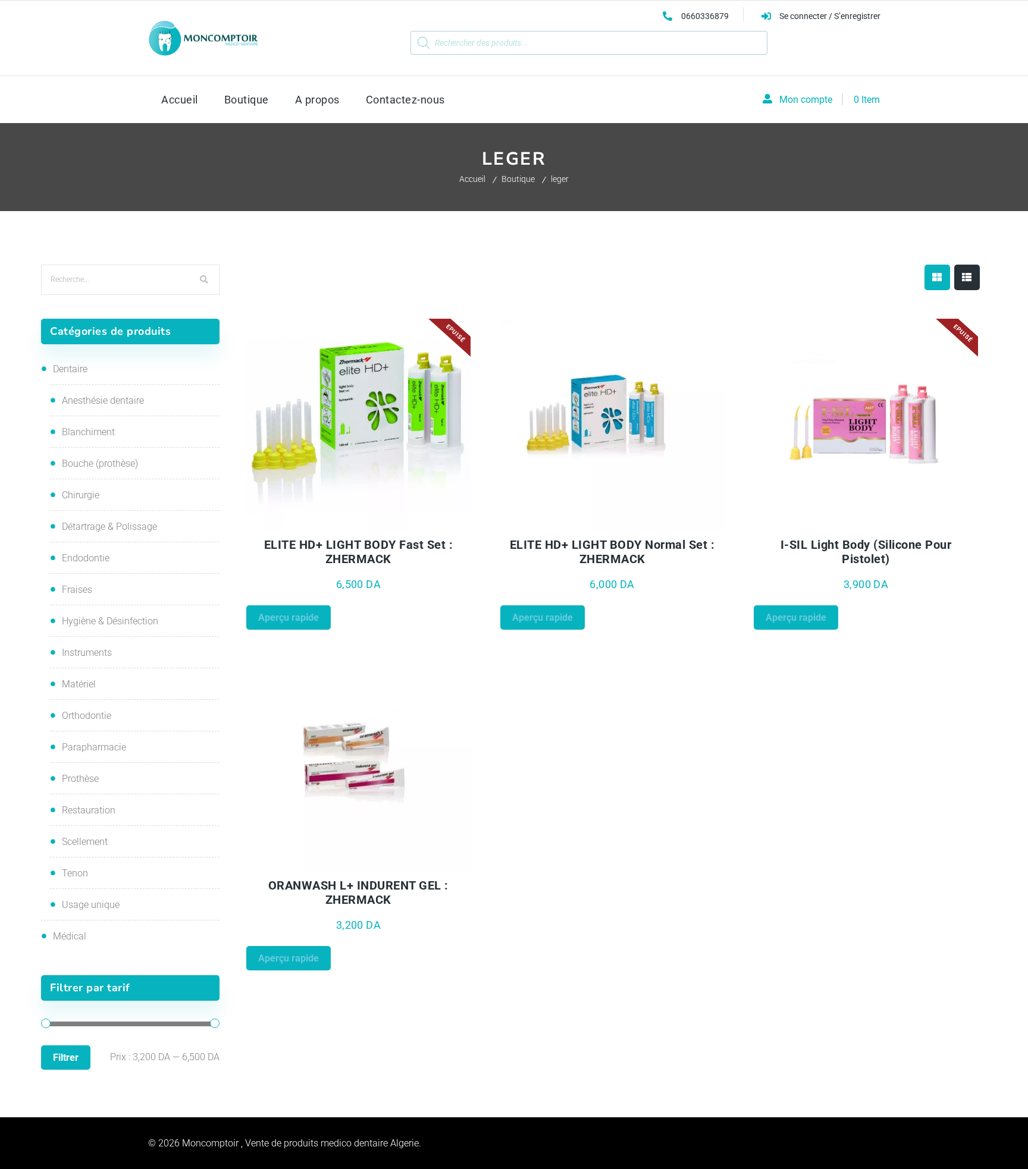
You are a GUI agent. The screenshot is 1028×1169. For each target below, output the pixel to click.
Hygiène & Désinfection (110, 621)
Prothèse (80, 778)
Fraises (77, 589)
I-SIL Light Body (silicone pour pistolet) (866, 552)
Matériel (79, 684)
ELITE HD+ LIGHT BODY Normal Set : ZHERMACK (612, 552)
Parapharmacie (94, 747)
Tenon (75, 873)
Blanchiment (88, 432)
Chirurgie (80, 495)
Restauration (88, 810)
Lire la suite (414, 524)
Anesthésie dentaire (103, 400)
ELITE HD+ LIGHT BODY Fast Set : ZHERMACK (358, 552)
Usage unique (91, 904)
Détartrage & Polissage (109, 526)
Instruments (87, 652)
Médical (69, 936)
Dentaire (70, 369)
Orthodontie (86, 715)
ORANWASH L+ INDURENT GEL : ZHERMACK (358, 892)
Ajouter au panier (668, 524)
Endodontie (85, 558)
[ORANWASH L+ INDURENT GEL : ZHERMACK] (358, 765)
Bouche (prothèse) (100, 463)
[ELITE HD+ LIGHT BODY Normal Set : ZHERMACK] (612, 425)
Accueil (472, 179)
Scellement (85, 841)
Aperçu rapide (302, 524)
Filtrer (66, 1057)
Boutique (518, 179)
